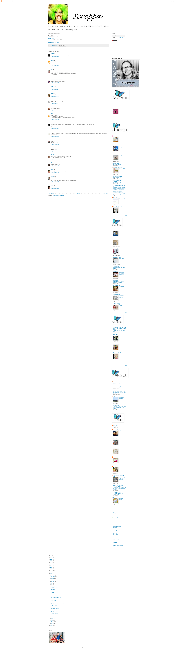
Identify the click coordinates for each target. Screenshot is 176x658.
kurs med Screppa (60, 29)
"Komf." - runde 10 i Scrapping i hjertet (58, 603)
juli (52, 583)
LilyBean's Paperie (117, 492)
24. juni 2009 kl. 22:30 (55, 89)
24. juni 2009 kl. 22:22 (55, 82)
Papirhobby (115, 531)
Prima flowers (53, 600)
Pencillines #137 (54, 611)
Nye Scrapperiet (116, 248)
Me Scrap (115, 343)
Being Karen (115, 425)
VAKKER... (53, 592)
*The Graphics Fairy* (117, 386)
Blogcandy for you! (54, 590)
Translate (121, 37)
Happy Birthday (121, 286)
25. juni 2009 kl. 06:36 (55, 136)
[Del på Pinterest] (65, 45)
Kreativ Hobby (115, 534)
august (52, 581)
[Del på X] (62, 45)
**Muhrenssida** (116, 266)
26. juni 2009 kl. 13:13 (55, 172)
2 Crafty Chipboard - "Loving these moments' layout (122, 478)
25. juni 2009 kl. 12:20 (55, 151)
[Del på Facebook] (63, 45)
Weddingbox (53, 586)
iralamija (115, 447)
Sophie (114, 548)
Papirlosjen (115, 197)
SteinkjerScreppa (68, 29)
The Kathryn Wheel (117, 352)
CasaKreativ (115, 512)
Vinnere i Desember (122, 198)
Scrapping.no (115, 513)
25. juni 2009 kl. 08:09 (55, 144)
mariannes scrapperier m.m (56, 79)
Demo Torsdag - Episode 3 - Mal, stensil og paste (121, 273)
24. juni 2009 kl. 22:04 (55, 65)
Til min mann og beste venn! (56, 597)
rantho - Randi (116, 239)
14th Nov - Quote (122, 168)
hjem (49, 29)
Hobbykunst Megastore (117, 526)
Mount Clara (115, 426)
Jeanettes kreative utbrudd (118, 545)
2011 (51, 570)
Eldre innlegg (105, 193)
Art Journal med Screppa (118, 117)
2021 (51, 557)
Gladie (52, 169)
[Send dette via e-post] (60, 45)
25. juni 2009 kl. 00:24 (55, 119)
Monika (52, 176)
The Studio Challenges (117, 167)
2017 (51, 560)
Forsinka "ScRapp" (54, 613)
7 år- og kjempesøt (54, 598)
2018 (51, 559)
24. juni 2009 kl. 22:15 (55, 76)
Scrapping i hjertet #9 (55, 608)
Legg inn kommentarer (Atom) (58, 195)
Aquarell (52, 106)
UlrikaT (52, 100)
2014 (51, 565)
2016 (51, 562)
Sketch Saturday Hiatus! (117, 164)
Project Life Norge (116, 135)
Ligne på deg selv (54, 605)
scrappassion (116, 429)
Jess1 (114, 541)
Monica (52, 162)
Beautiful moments (117, 229)
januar (52, 623)
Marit (52, 69)
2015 (51, 564)
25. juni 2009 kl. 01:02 (55, 128)
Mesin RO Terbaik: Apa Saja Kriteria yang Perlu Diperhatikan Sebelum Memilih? (122, 233)
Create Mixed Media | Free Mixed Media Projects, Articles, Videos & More (119, 328)
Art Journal (75, 29)
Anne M (52, 53)
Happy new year (121, 258)
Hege (52, 93)
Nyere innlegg (51, 193)
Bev (114, 497)
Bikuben (114, 529)
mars (52, 620)
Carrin (52, 60)
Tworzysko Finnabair (117, 438)
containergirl (115, 543)
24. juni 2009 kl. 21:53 (55, 56)
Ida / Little (53, 122)
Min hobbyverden (116, 294)
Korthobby (115, 530)
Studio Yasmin (116, 271)
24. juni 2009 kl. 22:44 (55, 103)
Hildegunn (53, 113)
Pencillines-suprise (54, 587)
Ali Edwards (115, 381)
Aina (113, 546)
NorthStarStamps (116, 524)
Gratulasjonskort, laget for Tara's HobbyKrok (122, 296)
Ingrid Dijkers (115, 334)
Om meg (53, 29)
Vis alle (126, 215)
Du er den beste (54, 602)
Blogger (92, 647)
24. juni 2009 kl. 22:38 (55, 96)
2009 (51, 573)
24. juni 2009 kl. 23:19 (55, 110)
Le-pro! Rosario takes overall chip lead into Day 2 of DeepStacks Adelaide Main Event (119, 488)
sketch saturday (116, 163)
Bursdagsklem (121, 155)
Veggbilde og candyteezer (56, 595)
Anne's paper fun (116, 285)
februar (52, 621)
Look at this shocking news (53, 42)
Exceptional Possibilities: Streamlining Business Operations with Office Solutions (119, 407)
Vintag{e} (53, 589)
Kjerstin (52, 154)
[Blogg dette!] (61, 45)
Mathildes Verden (116, 539)
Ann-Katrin (53, 86)
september (53, 579)
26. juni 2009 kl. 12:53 (55, 165)
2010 (51, 572)
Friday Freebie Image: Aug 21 (118, 387)
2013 (51, 567)
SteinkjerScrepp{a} (117, 102)
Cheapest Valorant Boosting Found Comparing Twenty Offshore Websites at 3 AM (119, 392)
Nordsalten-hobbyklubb (117, 176)
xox (52, 594)
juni (52, 584)
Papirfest (115, 396)
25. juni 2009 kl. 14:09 (55, 159)
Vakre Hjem (115, 542)
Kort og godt (115, 533)
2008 (51, 625)
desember (53, 575)
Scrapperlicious (116, 466)
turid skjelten (115, 280)
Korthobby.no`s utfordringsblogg (119, 206)
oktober (52, 578)
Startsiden (78, 193)
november (53, 576)
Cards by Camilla (116, 303)
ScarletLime (115, 527)
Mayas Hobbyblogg (117, 257)
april (52, 618)
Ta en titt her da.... (51, 38)
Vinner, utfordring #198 (117, 177)
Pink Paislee (115, 390)
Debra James (115, 457)
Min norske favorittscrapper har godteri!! (58, 610)
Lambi (52, 185)
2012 (51, 568)
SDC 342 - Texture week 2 (117, 182)
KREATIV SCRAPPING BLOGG (119, 154)
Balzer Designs (116, 361)
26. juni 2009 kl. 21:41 (55, 188)
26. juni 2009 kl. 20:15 (55, 181)
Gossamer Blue (116, 405)
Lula (52, 132)
